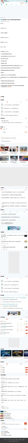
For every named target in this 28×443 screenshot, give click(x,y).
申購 (26, 330)
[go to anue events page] (24, 2)
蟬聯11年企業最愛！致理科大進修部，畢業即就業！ (13, 153)
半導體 (3, 372)
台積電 (3, 369)
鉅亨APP (6, 439)
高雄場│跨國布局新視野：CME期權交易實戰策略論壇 (11, 111)
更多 (26, 321)
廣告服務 (16, 439)
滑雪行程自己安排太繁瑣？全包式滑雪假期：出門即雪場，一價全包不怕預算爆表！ (13, 162)
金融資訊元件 (20, 439)
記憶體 (3, 367)
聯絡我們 (23, 439)
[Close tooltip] (25, 6)
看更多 (26, 187)
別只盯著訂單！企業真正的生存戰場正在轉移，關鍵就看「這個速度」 (4, 153)
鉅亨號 (9, 439)
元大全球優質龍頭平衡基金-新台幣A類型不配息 (6, 326)
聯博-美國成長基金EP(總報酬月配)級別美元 (6, 323)
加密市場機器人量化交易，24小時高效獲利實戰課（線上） (11, 108)
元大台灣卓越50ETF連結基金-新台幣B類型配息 (6, 329)
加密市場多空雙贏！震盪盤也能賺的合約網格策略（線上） (11, 115)
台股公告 (4, 17)
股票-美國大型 (4, 324)
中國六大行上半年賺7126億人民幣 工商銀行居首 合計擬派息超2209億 (4, 162)
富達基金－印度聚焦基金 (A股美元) (5, 332)
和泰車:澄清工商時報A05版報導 (6, 141)
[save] (21, 4)
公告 (1, 17)
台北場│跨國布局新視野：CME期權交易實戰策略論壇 (11, 104)
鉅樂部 (11, 439)
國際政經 (5, 245)
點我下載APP (9, 86)
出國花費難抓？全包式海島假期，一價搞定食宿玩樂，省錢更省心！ (23, 153)
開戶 (26, 323)
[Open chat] (26, 4)
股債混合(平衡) (4, 327)
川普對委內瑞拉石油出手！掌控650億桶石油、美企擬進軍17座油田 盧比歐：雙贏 (23, 162)
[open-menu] (0, 2)
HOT (4, 281)
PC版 (4, 439)
